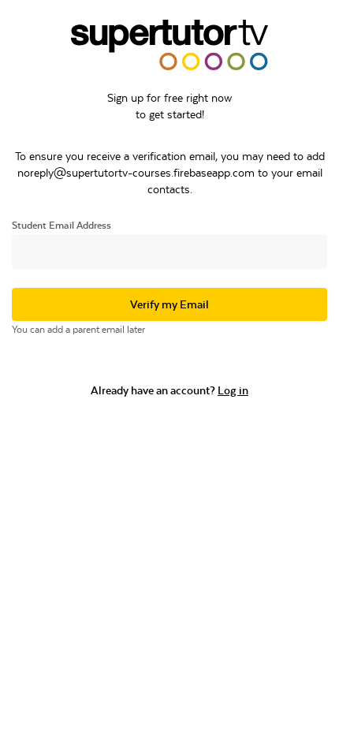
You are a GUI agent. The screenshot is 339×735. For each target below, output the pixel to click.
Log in (233, 390)
